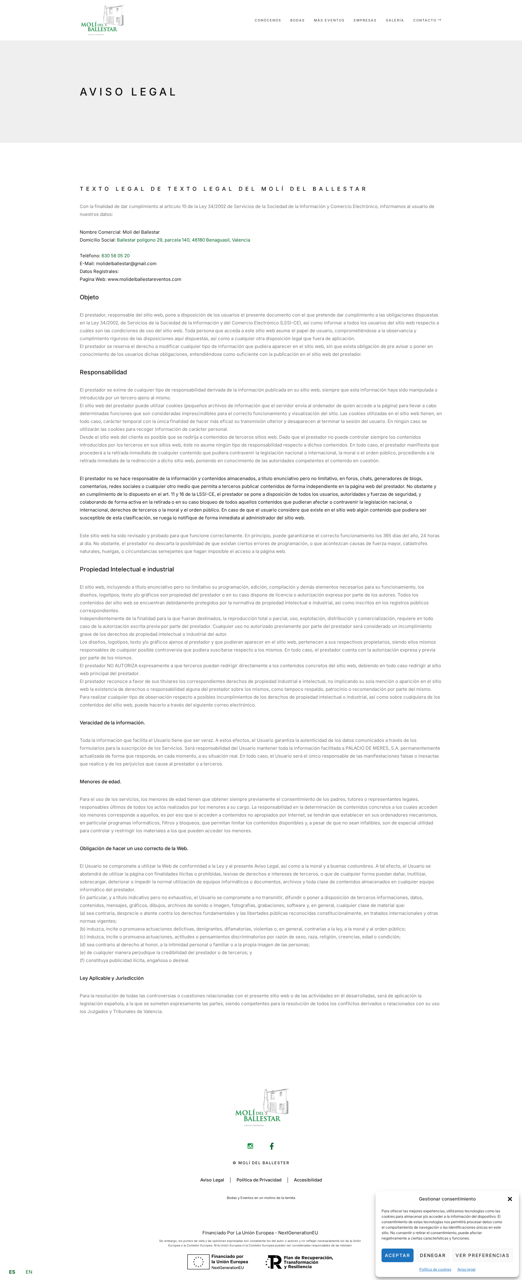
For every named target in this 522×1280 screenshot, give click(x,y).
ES (12, 1272)
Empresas (365, 20)
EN (29, 1272)
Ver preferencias (483, 1255)
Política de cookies (435, 1269)
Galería (395, 20)
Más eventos (329, 20)
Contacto (425, 20)
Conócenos (268, 20)
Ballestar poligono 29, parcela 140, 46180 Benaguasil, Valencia (183, 240)
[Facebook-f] (271, 1146)
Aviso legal (466, 1269)
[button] (510, 1199)
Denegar (433, 1255)
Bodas (297, 20)
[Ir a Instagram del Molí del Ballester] (250, 1146)
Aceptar (397, 1255)
